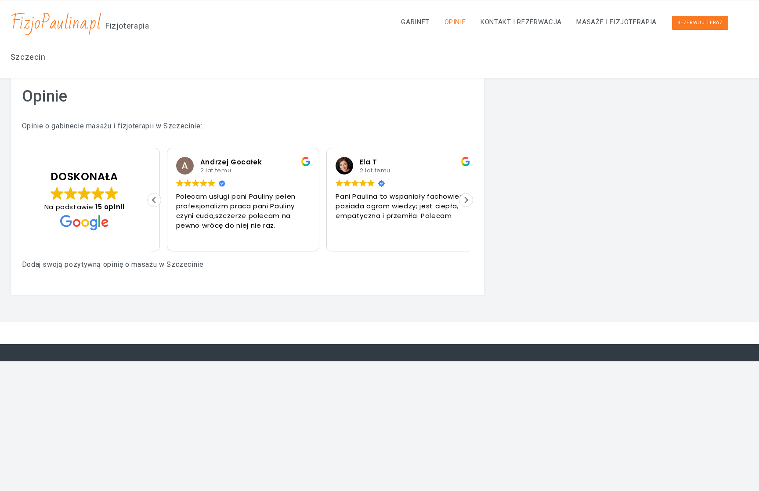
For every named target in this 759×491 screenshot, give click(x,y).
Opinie (455, 22)
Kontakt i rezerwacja (521, 22)
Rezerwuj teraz (700, 22)
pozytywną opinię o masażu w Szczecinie (134, 264)
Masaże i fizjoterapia (616, 22)
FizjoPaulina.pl (56, 23)
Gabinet (415, 22)
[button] (466, 200)
